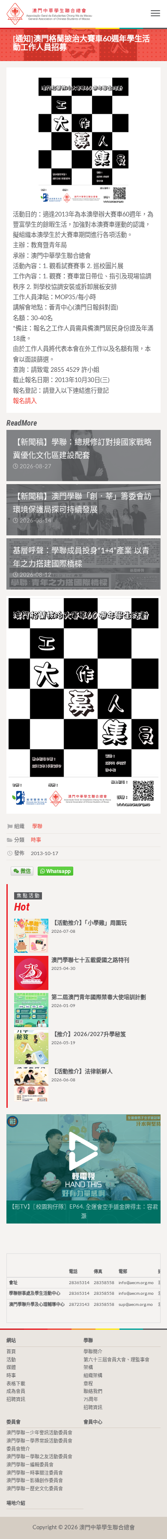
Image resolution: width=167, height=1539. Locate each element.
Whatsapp (58, 871)
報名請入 (25, 401)
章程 (88, 1383)
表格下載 (15, 1383)
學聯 (37, 826)
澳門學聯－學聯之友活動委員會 (39, 1456)
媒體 (11, 1367)
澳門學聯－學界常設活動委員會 (39, 1441)
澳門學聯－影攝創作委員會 (34, 1480)
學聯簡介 (93, 1351)
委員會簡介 (18, 1449)
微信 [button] (25, 871)
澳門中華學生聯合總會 (49, 14)
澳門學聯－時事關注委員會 (34, 1473)
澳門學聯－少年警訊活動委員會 (39, 1433)
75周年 (91, 1399)
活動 (11, 1360)
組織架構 (93, 1375)
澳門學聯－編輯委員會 (30, 1465)
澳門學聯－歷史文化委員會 (34, 1488)
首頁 (11, 1351)
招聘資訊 (15, 1399)
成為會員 (15, 1391)
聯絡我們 (93, 1391)
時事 (36, 840)
